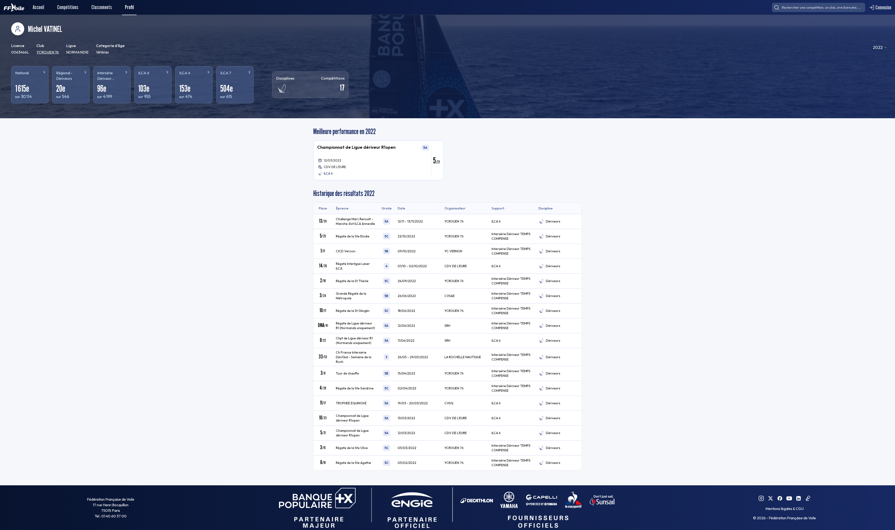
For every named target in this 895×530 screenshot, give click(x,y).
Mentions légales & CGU (784, 508)
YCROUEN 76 (47, 52)
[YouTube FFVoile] (789, 498)
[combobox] (880, 47)
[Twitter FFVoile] (770, 498)
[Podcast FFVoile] (808, 498)
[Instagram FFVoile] (761, 498)
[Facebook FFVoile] (780, 498)
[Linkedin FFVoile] (798, 498)
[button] (378, 160)
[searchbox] (818, 7)
